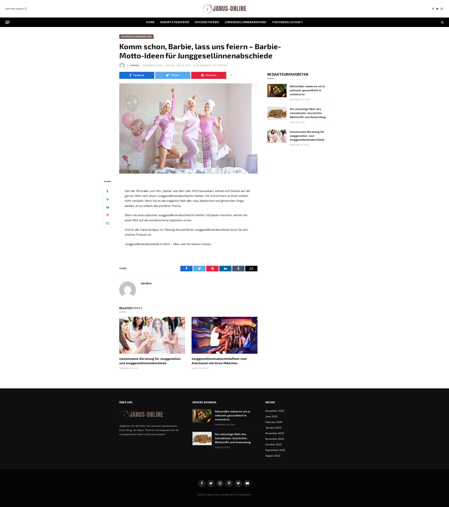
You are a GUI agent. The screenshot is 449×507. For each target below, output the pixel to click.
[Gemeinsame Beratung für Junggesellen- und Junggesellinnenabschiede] (152, 335)
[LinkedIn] (107, 207)
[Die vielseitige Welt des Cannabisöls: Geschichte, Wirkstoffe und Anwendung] (277, 113)
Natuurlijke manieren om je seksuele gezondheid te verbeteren (307, 90)
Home (150, 22)
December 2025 (274, 410)
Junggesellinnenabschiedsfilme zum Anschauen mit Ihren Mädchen (219, 361)
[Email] (107, 223)
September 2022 (275, 450)
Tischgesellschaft (287, 22)
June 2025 (271, 416)
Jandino (134, 65)
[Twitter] (107, 199)
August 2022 (272, 455)
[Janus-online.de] (224, 8)
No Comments (203, 65)
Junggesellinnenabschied (245, 22)
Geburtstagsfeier (174, 22)
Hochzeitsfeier (207, 22)
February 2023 (273, 422)
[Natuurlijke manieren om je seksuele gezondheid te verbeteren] (277, 90)
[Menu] (7, 22)
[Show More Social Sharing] (231, 75)
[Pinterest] (107, 215)
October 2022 (273, 444)
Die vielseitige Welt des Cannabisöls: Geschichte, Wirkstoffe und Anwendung (308, 113)
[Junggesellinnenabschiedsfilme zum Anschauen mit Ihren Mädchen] (224, 335)
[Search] (442, 22)
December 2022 (274, 433)
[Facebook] (107, 191)
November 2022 (274, 438)
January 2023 (273, 427)
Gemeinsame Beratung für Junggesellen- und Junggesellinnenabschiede (150, 361)
